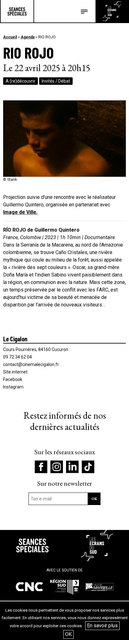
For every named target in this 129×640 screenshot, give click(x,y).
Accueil (10, 37)
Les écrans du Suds (111, 11)
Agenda (27, 37)
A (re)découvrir (20, 81)
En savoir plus (102, 625)
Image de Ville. (20, 212)
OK (68, 634)
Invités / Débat (56, 81)
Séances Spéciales (17, 11)
